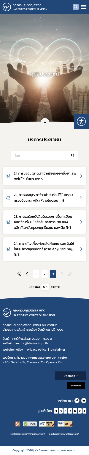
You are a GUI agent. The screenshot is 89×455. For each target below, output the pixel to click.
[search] (76, 7)
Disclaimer (58, 349)
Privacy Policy (36, 349)
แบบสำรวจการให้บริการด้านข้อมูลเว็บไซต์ (27, 434)
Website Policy (13, 349)
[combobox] (45, 287)
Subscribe (76, 385)
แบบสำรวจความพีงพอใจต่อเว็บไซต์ (64, 434)
